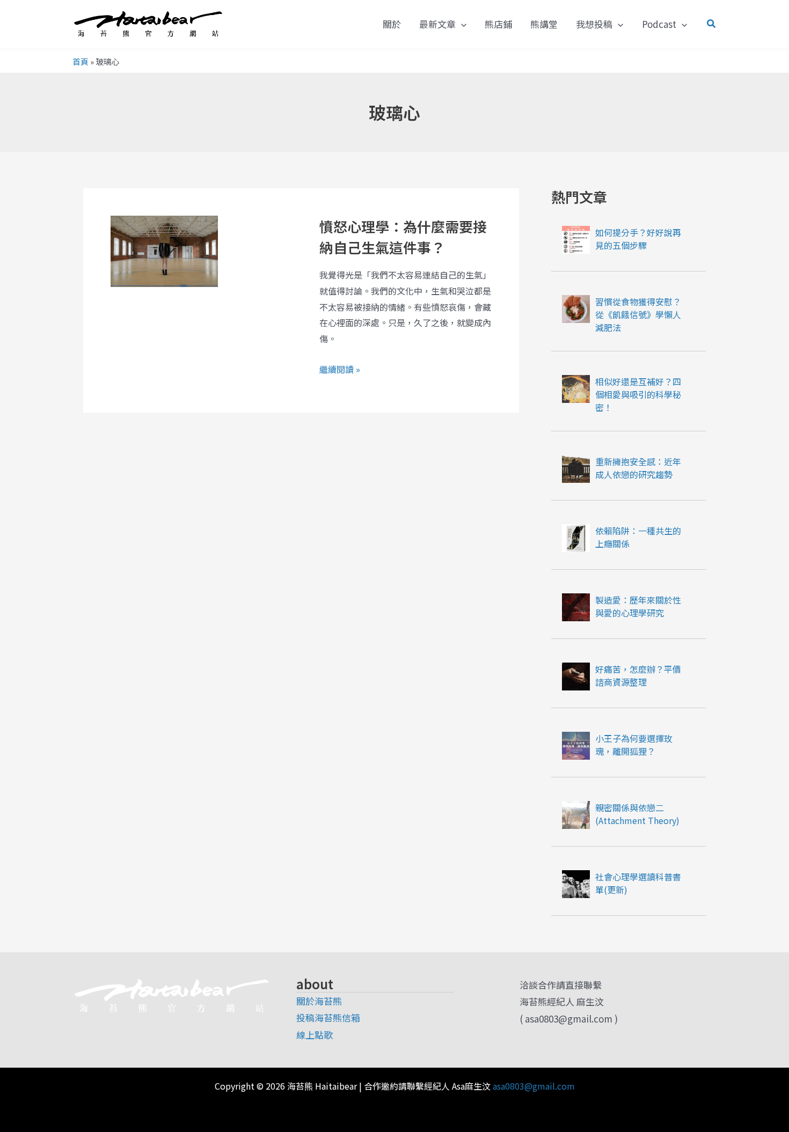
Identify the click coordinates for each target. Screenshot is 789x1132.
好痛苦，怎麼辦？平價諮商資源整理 (638, 675)
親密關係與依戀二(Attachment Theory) (637, 814)
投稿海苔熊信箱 (328, 1017)
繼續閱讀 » (339, 370)
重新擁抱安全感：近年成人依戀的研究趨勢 (638, 468)
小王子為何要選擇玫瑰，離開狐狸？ (634, 745)
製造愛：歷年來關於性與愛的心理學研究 (638, 606)
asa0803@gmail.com (534, 1085)
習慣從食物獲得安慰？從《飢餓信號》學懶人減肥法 (638, 314)
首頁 (80, 61)
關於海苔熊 (319, 1001)
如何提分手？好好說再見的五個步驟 (638, 239)
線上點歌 (314, 1034)
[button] (461, 24)
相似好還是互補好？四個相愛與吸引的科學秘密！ (638, 394)
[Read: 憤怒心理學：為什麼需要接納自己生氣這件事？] (164, 249)
